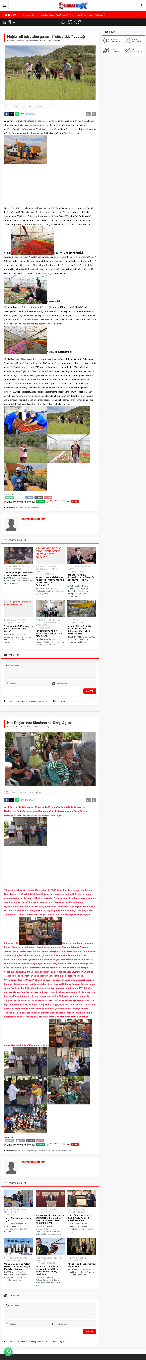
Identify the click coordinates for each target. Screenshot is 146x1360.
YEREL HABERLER (43, 625)
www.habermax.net (31, 508)
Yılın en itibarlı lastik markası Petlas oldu (81, 1265)
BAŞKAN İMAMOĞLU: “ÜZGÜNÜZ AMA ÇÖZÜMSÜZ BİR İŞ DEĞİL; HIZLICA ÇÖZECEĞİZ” (80, 579)
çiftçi (16, 508)
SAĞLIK (60, 620)
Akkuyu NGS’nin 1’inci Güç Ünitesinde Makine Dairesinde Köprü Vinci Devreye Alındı (79, 630)
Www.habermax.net (43, 569)
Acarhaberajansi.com (33, 518)
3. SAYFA (19, 40)
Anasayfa (10, 40)
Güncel (12, 1258)
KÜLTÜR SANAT (24, 566)
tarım (21, 508)
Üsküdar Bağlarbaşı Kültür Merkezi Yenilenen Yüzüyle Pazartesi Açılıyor (17, 1266)
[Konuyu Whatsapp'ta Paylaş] (17, 114)
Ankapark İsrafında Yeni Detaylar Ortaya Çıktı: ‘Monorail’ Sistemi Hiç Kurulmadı (48, 1270)
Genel (14, 566)
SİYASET (70, 569)
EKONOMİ (79, 566)
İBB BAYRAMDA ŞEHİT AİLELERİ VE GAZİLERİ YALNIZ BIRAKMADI (50, 633)
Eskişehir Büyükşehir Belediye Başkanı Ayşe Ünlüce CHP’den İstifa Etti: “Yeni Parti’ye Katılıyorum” (64, 15)
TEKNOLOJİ (77, 620)
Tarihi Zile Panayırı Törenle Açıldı (17, 1219)
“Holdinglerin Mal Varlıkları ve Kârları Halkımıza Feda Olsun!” (18, 628)
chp (15, 1151)
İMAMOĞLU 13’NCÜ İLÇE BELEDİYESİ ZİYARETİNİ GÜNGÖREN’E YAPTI (78, 1218)
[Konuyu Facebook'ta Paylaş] (6, 114)
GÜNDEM (52, 566)
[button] (8, 1351)
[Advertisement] (50, 185)
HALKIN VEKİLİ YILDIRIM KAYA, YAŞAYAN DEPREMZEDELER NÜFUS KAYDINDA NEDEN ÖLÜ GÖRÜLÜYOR (50, 1219)
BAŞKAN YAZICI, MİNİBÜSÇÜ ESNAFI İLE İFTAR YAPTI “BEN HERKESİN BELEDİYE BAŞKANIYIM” (50, 581)
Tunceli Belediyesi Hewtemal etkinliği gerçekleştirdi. (18, 573)
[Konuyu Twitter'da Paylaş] (11, 114)
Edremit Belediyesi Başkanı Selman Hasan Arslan (37, 1151)
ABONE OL (29, 114)
